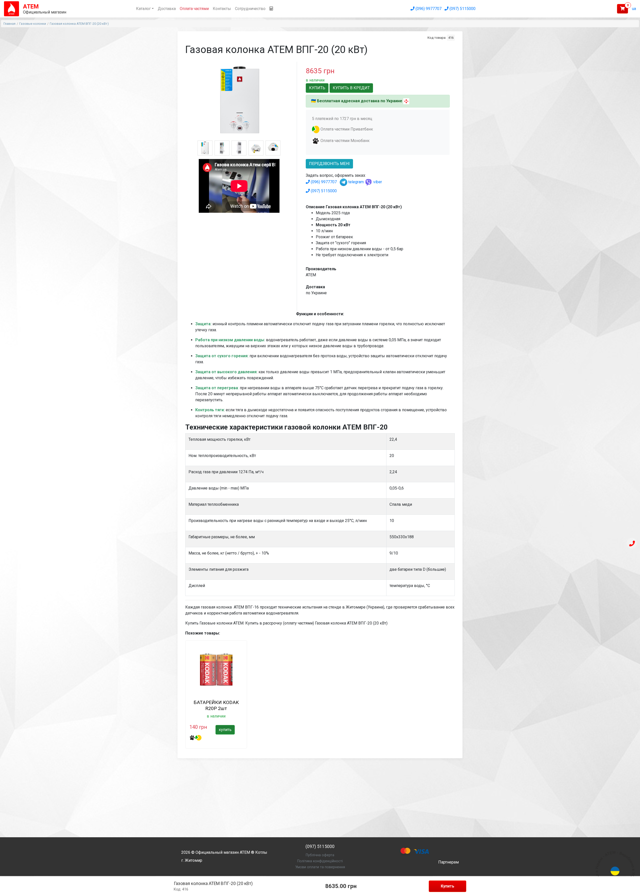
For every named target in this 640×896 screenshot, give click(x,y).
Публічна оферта (320, 855)
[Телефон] (632, 543)
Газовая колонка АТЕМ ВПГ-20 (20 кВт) (79, 24)
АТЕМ (245, 852)
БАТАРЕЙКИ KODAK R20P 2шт (216, 705)
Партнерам (448, 862)
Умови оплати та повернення (320, 867)
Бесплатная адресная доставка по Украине (359, 100)
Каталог (143, 8)
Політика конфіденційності (320, 861)
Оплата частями (194, 8)
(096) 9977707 (428, 8)
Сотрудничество (250, 8)
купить (225, 729)
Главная (10, 24)
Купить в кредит (351, 88)
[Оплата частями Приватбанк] (316, 129)
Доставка (167, 8)
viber (377, 182)
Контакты (222, 8)
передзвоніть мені (329, 163)
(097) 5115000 (462, 8)
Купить (447, 886)
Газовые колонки (32, 24)
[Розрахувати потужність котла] (271, 9)
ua (634, 8)
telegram (355, 182)
